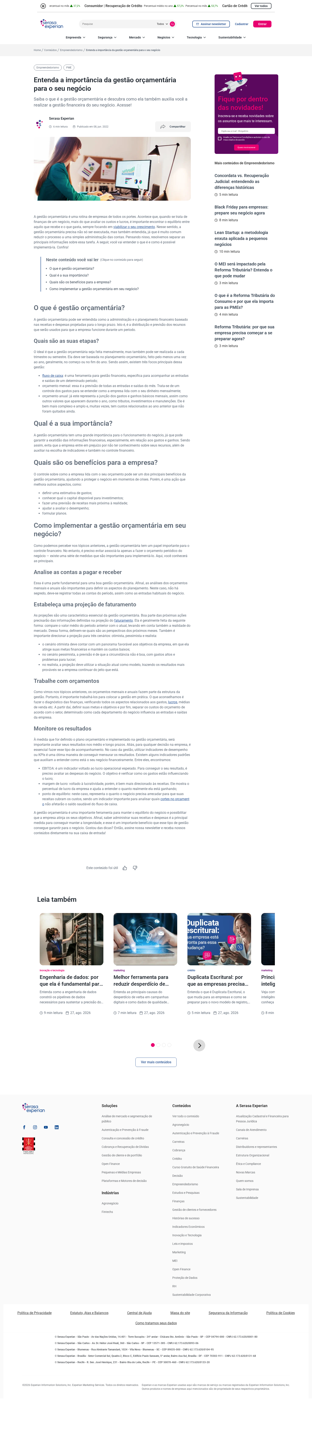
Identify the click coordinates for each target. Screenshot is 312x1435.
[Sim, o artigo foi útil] (124, 868)
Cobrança (178, 1150)
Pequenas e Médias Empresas (121, 1172)
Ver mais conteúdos (156, 1062)
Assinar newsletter (213, 24)
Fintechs (107, 1212)
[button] (199, 1045)
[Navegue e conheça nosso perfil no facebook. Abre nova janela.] (24, 1128)
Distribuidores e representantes (256, 1147)
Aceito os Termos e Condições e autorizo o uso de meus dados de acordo (246, 138)
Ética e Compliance (248, 1164)
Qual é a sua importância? (69, 275)
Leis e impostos (182, 1243)
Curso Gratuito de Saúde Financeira (195, 1167)
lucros (172, 702)
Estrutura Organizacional (252, 1155)
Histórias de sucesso (186, 1218)
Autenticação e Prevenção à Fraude (125, 1130)
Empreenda (73, 37)
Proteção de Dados (184, 1277)
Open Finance (111, 1164)
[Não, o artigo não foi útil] (135, 868)
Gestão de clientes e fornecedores (194, 1209)
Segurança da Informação (228, 1313)
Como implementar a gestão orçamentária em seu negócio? (94, 289)
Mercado (135, 37)
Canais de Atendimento (251, 1130)
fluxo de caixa (52, 376)
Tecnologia (194, 37)
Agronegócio (110, 1203)
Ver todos (261, 6)
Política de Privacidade (34, 1313)
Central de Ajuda (139, 1313)
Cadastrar (241, 24)
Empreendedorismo (185, 1184)
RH (174, 1286)
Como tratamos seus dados (156, 1323)
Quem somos (244, 1181)
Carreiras (178, 1141)
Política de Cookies (280, 1313)
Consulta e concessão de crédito (123, 1138)
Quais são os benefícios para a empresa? (80, 282)
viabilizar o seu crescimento (134, 227)
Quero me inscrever (246, 147)
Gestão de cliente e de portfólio (122, 1155)
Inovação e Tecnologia (187, 1235)
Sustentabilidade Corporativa (191, 1294)
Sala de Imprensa (247, 1189)
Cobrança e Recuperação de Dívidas (125, 1147)
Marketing (179, 1252)
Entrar (262, 24)
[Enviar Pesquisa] (172, 24)
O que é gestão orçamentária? (71, 269)
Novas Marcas (245, 1172)
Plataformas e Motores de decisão (124, 1181)
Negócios (163, 37)
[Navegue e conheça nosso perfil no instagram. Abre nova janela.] (35, 1128)
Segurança (105, 37)
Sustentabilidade (230, 37)
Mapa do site (180, 1313)
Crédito (177, 1158)
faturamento (123, 620)
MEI (174, 1260)
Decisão (177, 1175)
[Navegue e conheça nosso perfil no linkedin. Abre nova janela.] (57, 1128)
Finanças (178, 1201)
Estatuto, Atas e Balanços (89, 1313)
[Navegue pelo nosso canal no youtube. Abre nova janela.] (46, 1128)
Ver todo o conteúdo (185, 1116)
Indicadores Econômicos (188, 1226)
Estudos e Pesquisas (186, 1192)
